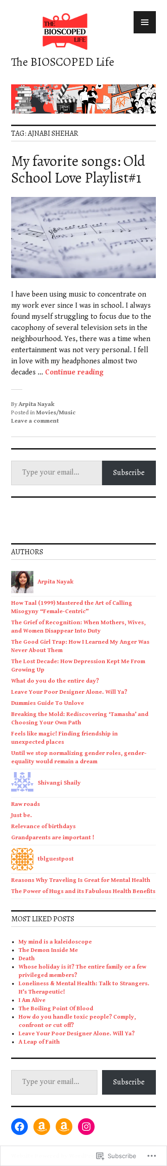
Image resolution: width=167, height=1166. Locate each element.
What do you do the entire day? (55, 681)
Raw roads (25, 804)
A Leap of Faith (39, 1042)
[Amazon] (41, 1126)
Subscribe (129, 473)
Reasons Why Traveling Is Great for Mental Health (80, 880)
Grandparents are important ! (53, 837)
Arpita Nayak (36, 404)
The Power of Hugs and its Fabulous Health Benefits (83, 891)
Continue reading (74, 372)
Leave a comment (35, 421)
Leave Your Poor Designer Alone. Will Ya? (69, 692)
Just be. (21, 815)
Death (27, 958)
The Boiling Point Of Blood (56, 1008)
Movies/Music (56, 412)
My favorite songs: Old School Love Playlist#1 (78, 169)
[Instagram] (86, 1126)
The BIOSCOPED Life (62, 62)
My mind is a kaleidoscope (55, 941)
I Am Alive (32, 1000)
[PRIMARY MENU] (145, 22)
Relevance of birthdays (43, 826)
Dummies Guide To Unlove (47, 703)
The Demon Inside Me (48, 950)
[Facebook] (19, 1126)
